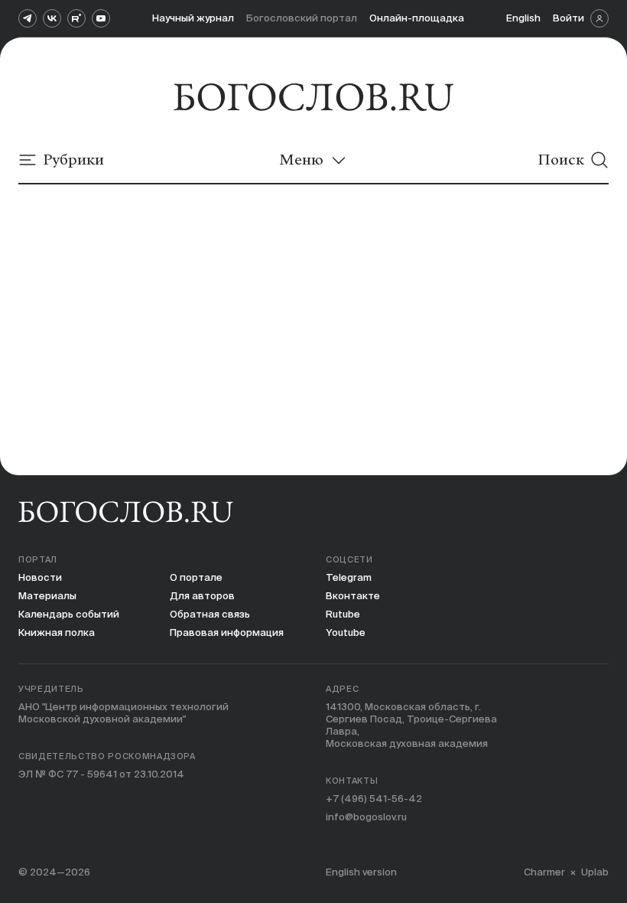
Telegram (349, 577)
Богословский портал (301, 18)
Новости (40, 577)
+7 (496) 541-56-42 (374, 798)
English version (361, 872)
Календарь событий (68, 614)
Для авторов (202, 595)
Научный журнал (193, 18)
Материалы (47, 595)
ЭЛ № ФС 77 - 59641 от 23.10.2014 (101, 774)
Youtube (345, 632)
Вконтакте (353, 595)
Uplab (595, 872)
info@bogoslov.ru (366, 817)
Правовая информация (227, 632)
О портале (196, 577)
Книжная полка (56, 632)
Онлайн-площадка (416, 18)
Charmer (544, 872)
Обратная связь (210, 614)
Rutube (343, 614)
